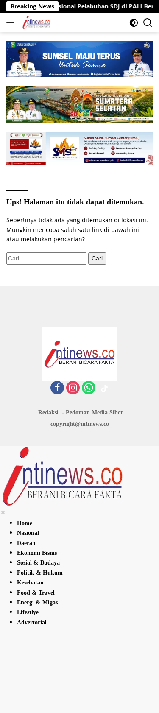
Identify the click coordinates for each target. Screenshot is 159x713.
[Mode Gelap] (134, 23)
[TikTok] (104, 388)
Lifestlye (28, 612)
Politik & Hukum (40, 573)
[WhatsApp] (88, 388)
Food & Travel (36, 593)
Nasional (28, 533)
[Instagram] (73, 388)
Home (24, 523)
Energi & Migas (37, 602)
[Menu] (12, 22)
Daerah (26, 543)
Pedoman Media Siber (94, 412)
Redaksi (48, 412)
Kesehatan (30, 582)
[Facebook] (57, 388)
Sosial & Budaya (38, 562)
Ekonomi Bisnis (37, 553)
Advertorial (32, 622)
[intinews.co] (35, 22)
